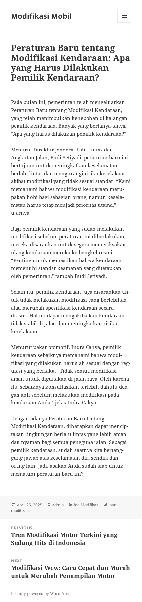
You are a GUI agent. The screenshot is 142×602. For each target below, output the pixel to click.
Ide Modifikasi (86, 504)
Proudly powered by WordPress (40, 593)
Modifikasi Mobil (41, 16)
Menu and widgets (124, 22)
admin (58, 504)
